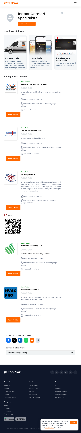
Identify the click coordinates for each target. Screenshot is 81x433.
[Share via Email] (32, 340)
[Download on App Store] (20, 419)
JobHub (6, 388)
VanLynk (7, 385)
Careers (7, 408)
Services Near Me (61, 394)
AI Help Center (34, 397)
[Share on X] (14, 340)
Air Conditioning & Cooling (17, 353)
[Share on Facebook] (8, 340)
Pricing (6, 394)
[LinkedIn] (75, 372)
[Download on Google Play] (9, 419)
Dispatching (33, 388)
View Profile (13, 114)
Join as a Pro (59, 397)
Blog (56, 385)
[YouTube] (71, 372)
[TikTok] (66, 372)
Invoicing (32, 391)
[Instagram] (57, 372)
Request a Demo (10, 397)
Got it (73, 422)
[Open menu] (75, 3)
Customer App (9, 391)
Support (58, 388)
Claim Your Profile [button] (28, 24)
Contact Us (8, 411)
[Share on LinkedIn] (20, 340)
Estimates (33, 394)
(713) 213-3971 (9, 414)
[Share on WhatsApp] (26, 340)
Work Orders (33, 385)
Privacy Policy (35, 429)
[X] (61, 372)
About (6, 405)
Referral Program (61, 391)
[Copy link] (38, 340)
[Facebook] (52, 372)
